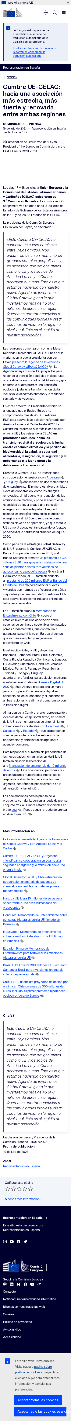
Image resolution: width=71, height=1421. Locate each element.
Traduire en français (25, 48)
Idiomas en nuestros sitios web (24, 1307)
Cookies (8, 1314)
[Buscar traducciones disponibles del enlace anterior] (50, 367)
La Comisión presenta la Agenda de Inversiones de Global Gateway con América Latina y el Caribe (35, 843)
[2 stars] (10, 1188)
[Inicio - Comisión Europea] (12, 12)
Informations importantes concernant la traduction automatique (34, 51)
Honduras (52, 726)
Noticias (12, 77)
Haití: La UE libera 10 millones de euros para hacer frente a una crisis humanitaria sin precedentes (32, 902)
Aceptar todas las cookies (37, 1400)
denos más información (24, 1199)
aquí (14, 809)
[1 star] (8, 1188)
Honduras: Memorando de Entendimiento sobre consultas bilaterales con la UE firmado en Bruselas (35, 919)
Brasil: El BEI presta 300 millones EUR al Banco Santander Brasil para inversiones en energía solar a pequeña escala (35, 969)
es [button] (45, 12)
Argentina (53, 477)
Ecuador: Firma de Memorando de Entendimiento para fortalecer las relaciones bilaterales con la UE (33, 953)
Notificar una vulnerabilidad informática (29, 1299)
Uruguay (12, 482)
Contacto (9, 1291)
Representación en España (21, 1166)
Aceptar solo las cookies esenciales (41, 1411)
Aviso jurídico (12, 1329)
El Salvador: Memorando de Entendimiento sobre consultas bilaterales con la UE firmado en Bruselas (33, 936)
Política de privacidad (17, 1322)
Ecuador (29, 731)
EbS (24, 814)
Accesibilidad (12, 1337)
